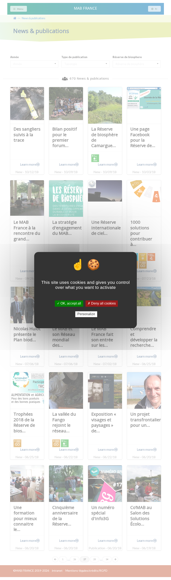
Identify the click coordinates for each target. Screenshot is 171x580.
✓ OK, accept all (69, 303)
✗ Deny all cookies (102, 303)
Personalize (86, 314)
